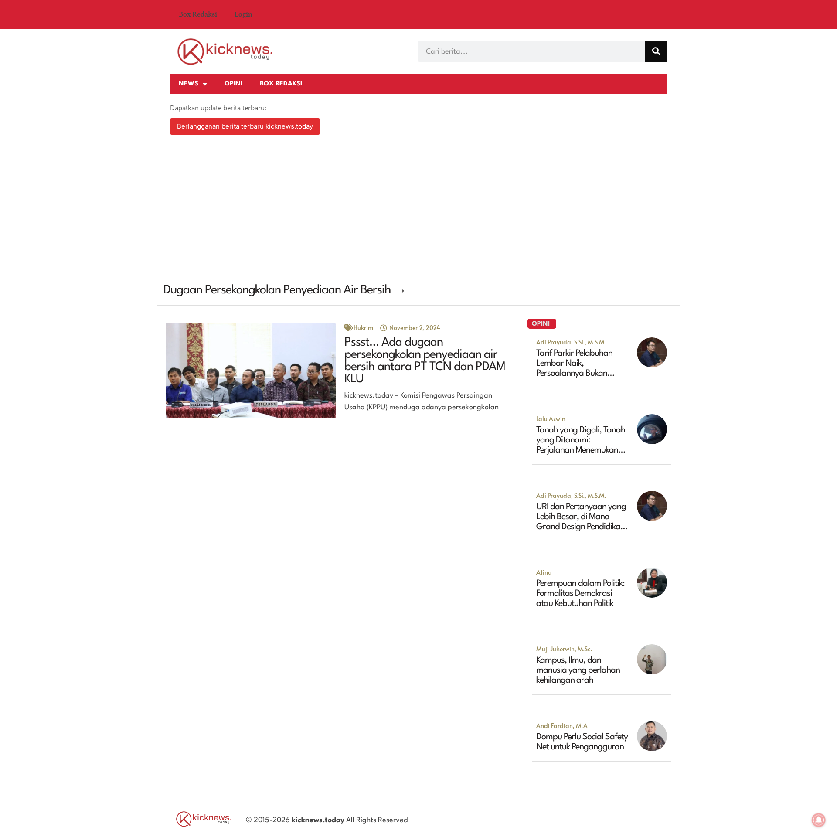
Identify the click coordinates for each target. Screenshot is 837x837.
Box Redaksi (198, 14)
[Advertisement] (418, 210)
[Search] (656, 51)
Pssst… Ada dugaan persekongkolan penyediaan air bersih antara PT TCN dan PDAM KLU (424, 361)
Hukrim (363, 327)
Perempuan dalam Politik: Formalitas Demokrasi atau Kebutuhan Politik (580, 593)
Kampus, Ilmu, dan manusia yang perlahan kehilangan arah (578, 670)
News (188, 84)
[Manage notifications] (819, 820)
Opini (233, 84)
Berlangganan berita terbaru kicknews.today (245, 126)
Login (243, 14)
